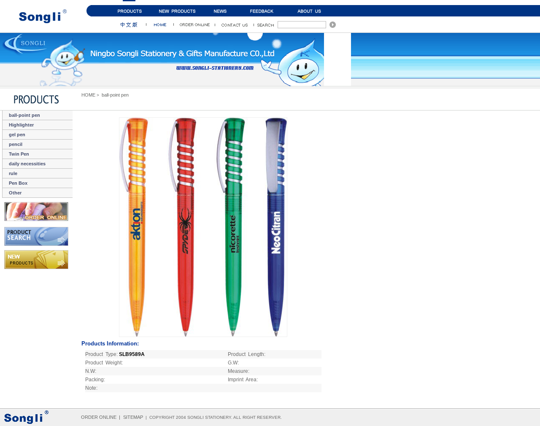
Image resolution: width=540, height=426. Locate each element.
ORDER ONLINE (98, 417)
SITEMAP (133, 417)
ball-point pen (115, 94)
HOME (88, 94)
